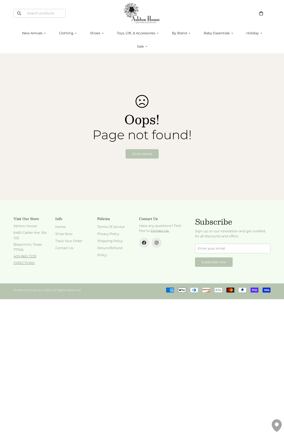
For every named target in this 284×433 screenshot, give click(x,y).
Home (60, 227)
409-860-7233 (25, 256)
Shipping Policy (110, 241)
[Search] (19, 13)
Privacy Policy (108, 234)
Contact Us (64, 248)
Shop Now (64, 234)
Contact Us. (160, 231)
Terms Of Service (111, 227)
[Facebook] (144, 243)
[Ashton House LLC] (142, 13)
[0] (261, 13)
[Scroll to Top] (276, 410)
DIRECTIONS (24, 263)
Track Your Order (69, 241)
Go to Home (142, 154)
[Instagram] (157, 243)
